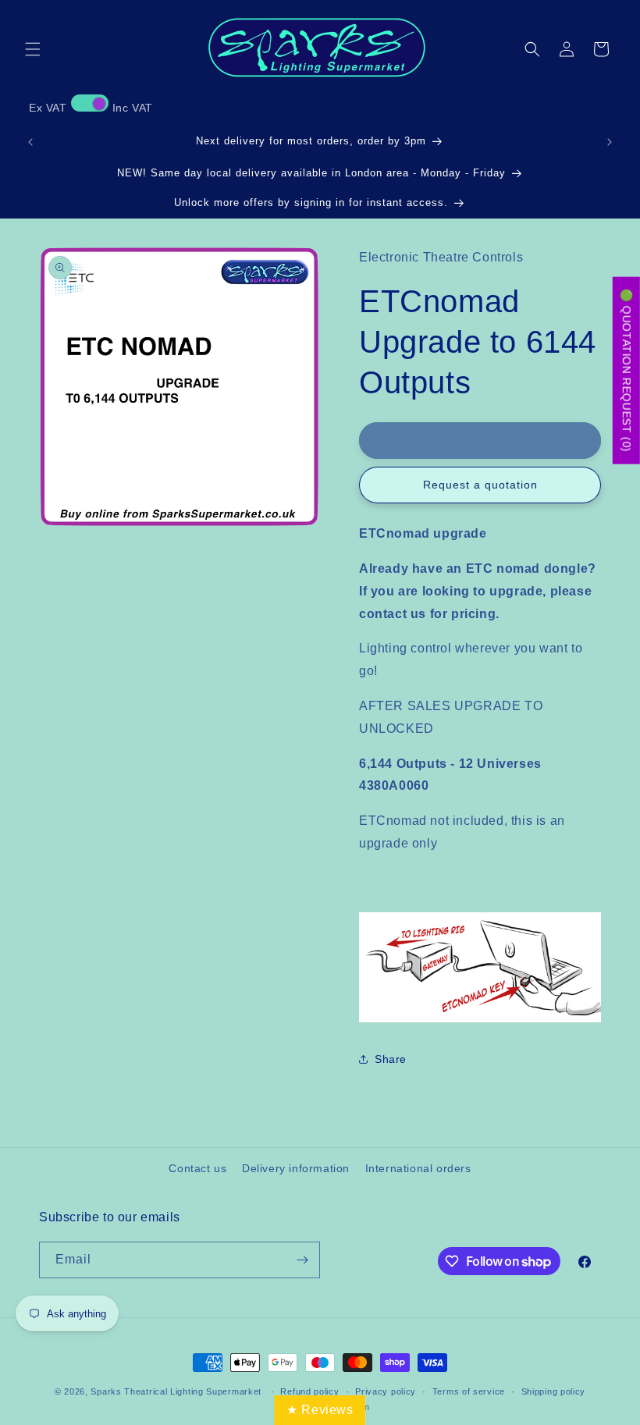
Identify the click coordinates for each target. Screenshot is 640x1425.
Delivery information (296, 1168)
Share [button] (391, 1059)
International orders (418, 1168)
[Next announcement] (609, 142)
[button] (33, 49)
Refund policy (309, 1391)
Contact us (197, 1168)
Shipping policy (553, 1391)
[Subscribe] (302, 1260)
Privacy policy (385, 1391)
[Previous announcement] (30, 142)
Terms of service (468, 1391)
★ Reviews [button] (319, 1409)
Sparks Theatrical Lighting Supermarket (176, 1391)
